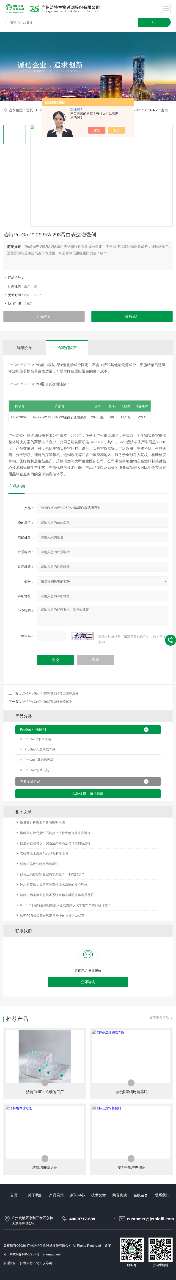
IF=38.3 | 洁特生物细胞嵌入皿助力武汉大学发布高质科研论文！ (65, 905)
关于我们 (35, 1195)
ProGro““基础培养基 (39, 760)
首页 (30, 110)
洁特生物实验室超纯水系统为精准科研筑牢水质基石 (57, 895)
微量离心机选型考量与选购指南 (42, 822)
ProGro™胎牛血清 (38, 739)
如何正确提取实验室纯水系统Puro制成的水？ (52, 874)
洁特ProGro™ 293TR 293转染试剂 (47, 701)
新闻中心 (77, 1195)
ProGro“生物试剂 (33, 729)
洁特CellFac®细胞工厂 (45, 1092)
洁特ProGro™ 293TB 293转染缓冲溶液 (50, 693)
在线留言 (140, 1195)
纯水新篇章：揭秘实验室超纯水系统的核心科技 (53, 884)
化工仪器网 (44, 1263)
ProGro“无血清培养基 (40, 749)
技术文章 (98, 1195)
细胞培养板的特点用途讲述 (39, 864)
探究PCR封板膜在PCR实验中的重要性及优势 (52, 915)
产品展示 (56, 1195)
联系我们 (132, 316)
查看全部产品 (30, 781)
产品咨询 (44, 316)
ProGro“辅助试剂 (37, 770)
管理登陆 (9, 1263)
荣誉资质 (119, 1195)
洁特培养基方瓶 (45, 1168)
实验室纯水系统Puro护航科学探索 (44, 853)
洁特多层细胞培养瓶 (131, 1092)
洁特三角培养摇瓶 (131, 1168)
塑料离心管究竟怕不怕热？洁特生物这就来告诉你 (55, 833)
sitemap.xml (51, 1254)
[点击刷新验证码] (82, 636)
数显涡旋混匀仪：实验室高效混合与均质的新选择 (55, 843)
